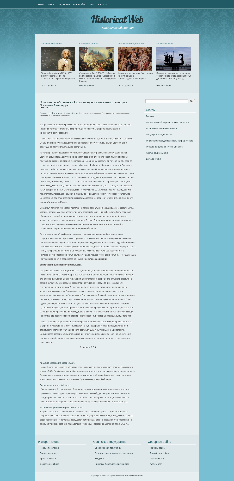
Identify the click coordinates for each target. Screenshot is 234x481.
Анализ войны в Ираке (157, 153)
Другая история (153, 159)
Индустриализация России (159, 134)
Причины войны (157, 448)
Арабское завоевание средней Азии (57, 363)
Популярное (64, 4)
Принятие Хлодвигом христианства (112, 464)
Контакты (102, 4)
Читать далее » (48, 85)
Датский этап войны (159, 453)
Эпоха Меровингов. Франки (108, 448)
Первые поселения (49, 448)
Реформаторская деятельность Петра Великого (169, 141)
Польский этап (157, 459)
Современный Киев (49, 464)
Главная (40, 4)
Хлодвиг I (99, 459)
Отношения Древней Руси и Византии (164, 147)
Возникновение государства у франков (114, 453)
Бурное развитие (48, 453)
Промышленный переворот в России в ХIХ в (58, 113)
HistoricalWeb (117, 19)
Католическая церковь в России (161, 128)
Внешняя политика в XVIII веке (55, 385)
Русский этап (156, 464)
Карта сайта (79, 4)
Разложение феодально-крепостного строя (61, 407)
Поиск (91, 4)
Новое (51, 4)
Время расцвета (48, 459)
